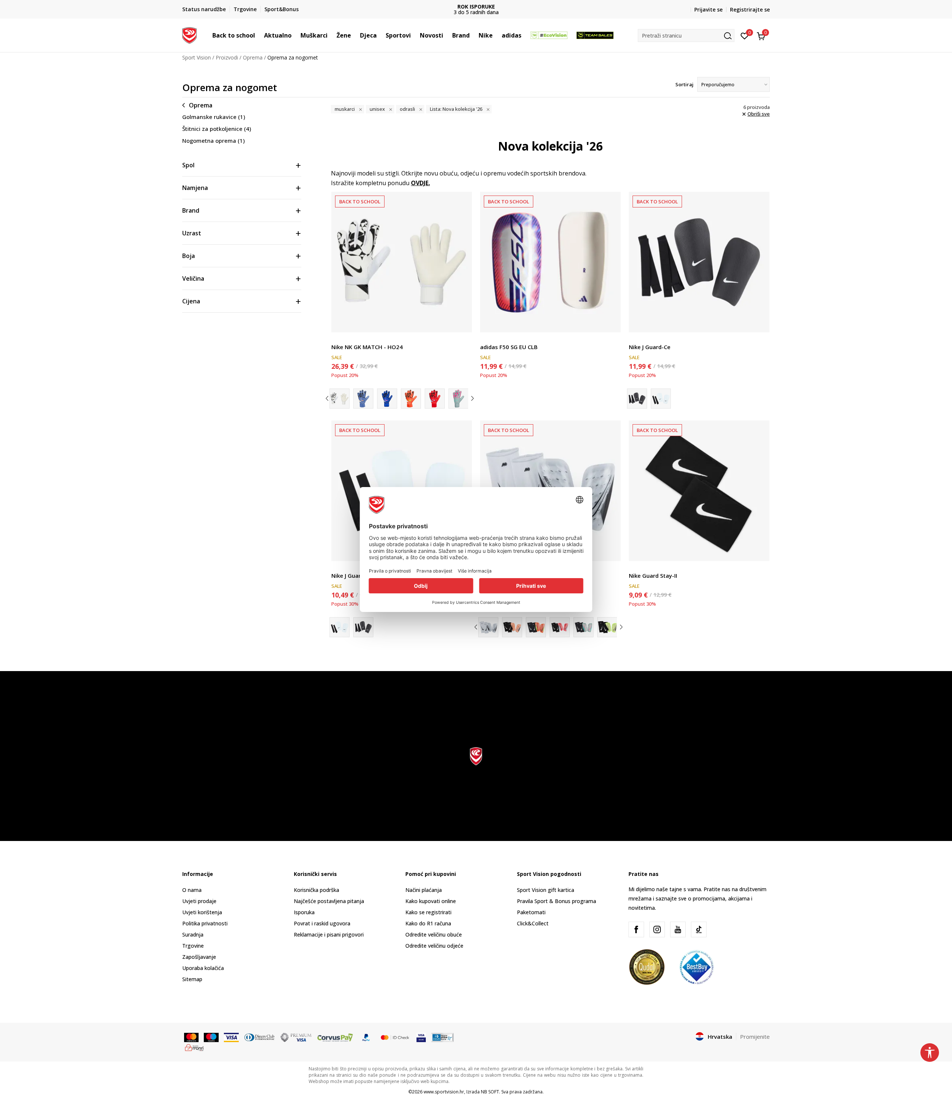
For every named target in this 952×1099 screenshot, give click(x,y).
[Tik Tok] (698, 929)
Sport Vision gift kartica (545, 889)
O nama (192, 889)
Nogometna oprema (213, 140)
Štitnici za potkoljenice (216, 128)
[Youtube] (677, 929)
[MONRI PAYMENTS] (194, 1047)
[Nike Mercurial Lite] (536, 627)
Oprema (253, 57)
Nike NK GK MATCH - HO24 (367, 347)
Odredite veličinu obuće (433, 934)
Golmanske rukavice (213, 116)
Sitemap (192, 979)
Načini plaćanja (423, 889)
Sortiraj (684, 84)
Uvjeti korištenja (202, 912)
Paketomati (531, 912)
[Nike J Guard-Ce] (699, 262)
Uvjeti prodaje (199, 901)
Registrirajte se (750, 9)
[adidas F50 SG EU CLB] (550, 262)
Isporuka (304, 912)
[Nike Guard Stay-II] (699, 490)
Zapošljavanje (199, 956)
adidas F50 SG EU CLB (509, 347)
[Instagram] (657, 929)
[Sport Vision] (189, 34)
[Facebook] (636, 929)
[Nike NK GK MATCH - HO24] (401, 262)
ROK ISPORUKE (476, 6)
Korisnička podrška (316, 889)
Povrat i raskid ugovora (322, 923)
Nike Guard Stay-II (653, 575)
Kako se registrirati (428, 912)
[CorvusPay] (335, 1037)
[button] (259, 35)
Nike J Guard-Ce (649, 347)
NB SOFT (490, 1092)
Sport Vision (196, 57)
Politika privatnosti (205, 923)
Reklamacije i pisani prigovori (329, 934)
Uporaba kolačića (203, 967)
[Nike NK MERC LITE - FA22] (512, 627)
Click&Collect (533, 923)
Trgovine (193, 945)
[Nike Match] (387, 398)
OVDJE (419, 183)
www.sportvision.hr (444, 1092)
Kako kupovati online (430, 901)
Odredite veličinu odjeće (434, 945)
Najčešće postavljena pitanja (329, 901)
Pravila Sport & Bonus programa (556, 901)
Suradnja (192, 934)
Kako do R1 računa (428, 923)
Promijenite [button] (755, 1036)
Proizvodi (227, 57)
